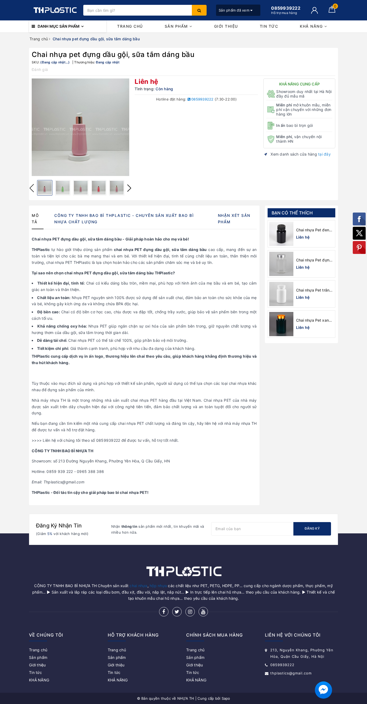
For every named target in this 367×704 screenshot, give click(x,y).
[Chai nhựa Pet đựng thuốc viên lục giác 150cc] (281, 264)
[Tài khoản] (314, 10)
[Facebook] (163, 611)
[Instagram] (190, 611)
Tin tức (269, 26)
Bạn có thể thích (292, 212)
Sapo (226, 698)
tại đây (324, 154)
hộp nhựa (158, 585)
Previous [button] (32, 188)
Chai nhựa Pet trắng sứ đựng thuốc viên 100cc (314, 290)
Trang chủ (130, 26)
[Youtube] (203, 611)
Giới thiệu (226, 26)
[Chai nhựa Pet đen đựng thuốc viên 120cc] (281, 234)
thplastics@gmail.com (291, 673)
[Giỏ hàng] (332, 11)
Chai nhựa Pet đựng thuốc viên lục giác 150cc (314, 260)
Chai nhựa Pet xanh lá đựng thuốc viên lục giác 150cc (313, 320)
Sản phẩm (177, 26)
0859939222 (202, 99)
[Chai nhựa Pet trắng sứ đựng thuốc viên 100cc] (281, 294)
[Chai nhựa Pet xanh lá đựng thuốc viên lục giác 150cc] (281, 324)
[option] (80, 127)
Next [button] (129, 188)
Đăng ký (312, 528)
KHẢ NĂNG (312, 26)
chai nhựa (138, 585)
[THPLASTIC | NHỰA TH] (55, 10)
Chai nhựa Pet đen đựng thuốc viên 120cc (312, 230)
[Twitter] (177, 611)
